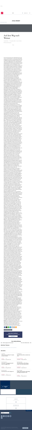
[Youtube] (6, 416)
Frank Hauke (3, 374)
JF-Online (3, 358)
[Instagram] (8, 416)
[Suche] (10, 412)
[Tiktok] (2, 418)
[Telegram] (10, 416)
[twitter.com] (4, 416)
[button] (13, 13)
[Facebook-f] (2, 416)
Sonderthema (6, 40)
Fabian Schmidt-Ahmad (20, 358)
